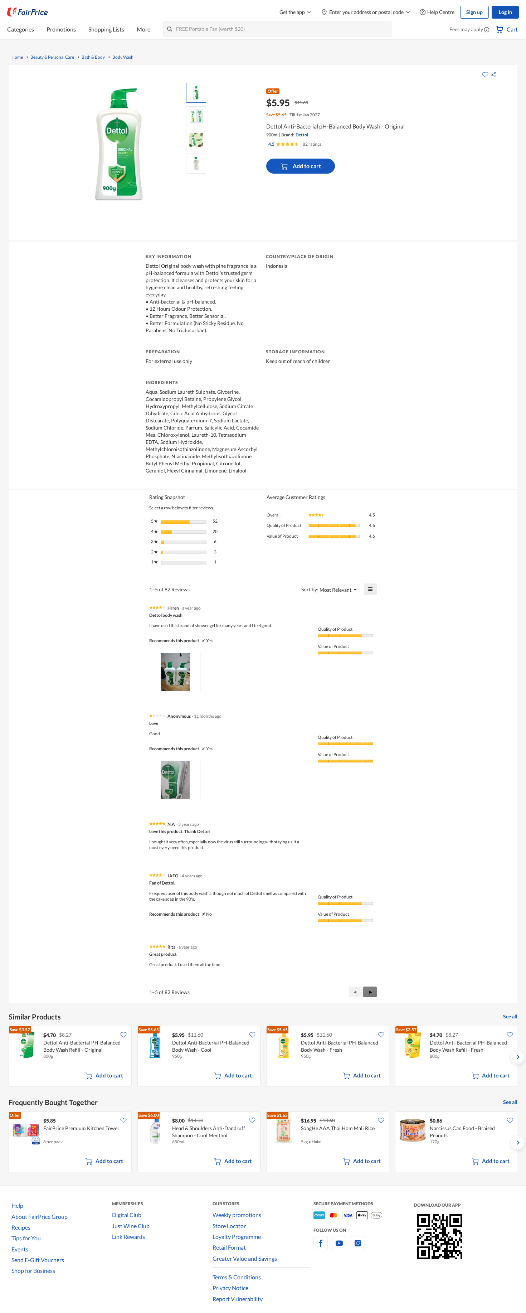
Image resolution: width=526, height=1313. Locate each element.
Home (17, 57)
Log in (505, 12)
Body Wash (122, 57)
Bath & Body (93, 57)
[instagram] (358, 1247)
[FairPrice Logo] (27, 12)
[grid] (263, 1057)
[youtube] (339, 1247)
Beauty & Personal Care (52, 57)
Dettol (302, 134)
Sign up (474, 12)
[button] (487, 30)
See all (510, 1016)
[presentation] (175, 672)
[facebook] (320, 1247)
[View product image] (196, 93)
